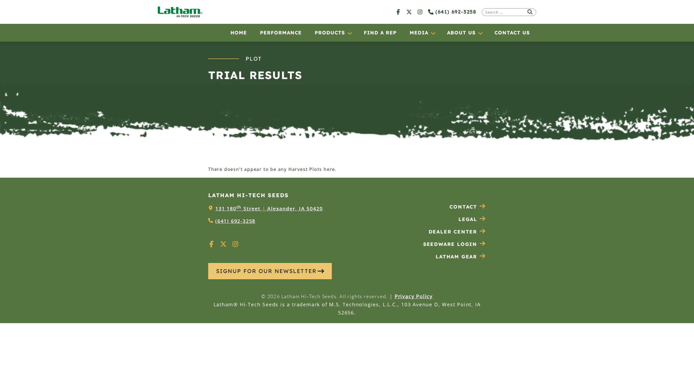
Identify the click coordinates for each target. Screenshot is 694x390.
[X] (409, 12)
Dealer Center (453, 232)
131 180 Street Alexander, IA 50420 (269, 208)
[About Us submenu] (480, 33)
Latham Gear (456, 256)
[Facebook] (398, 12)
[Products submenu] (349, 33)
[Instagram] (420, 12)
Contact (463, 207)
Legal (467, 219)
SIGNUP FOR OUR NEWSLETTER (266, 271)
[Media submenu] (433, 33)
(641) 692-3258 (454, 12)
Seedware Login (450, 244)
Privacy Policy (414, 296)
